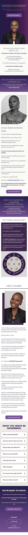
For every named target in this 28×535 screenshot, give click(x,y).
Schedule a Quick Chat (14, 417)
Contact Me (14, 521)
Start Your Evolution (14, 15)
